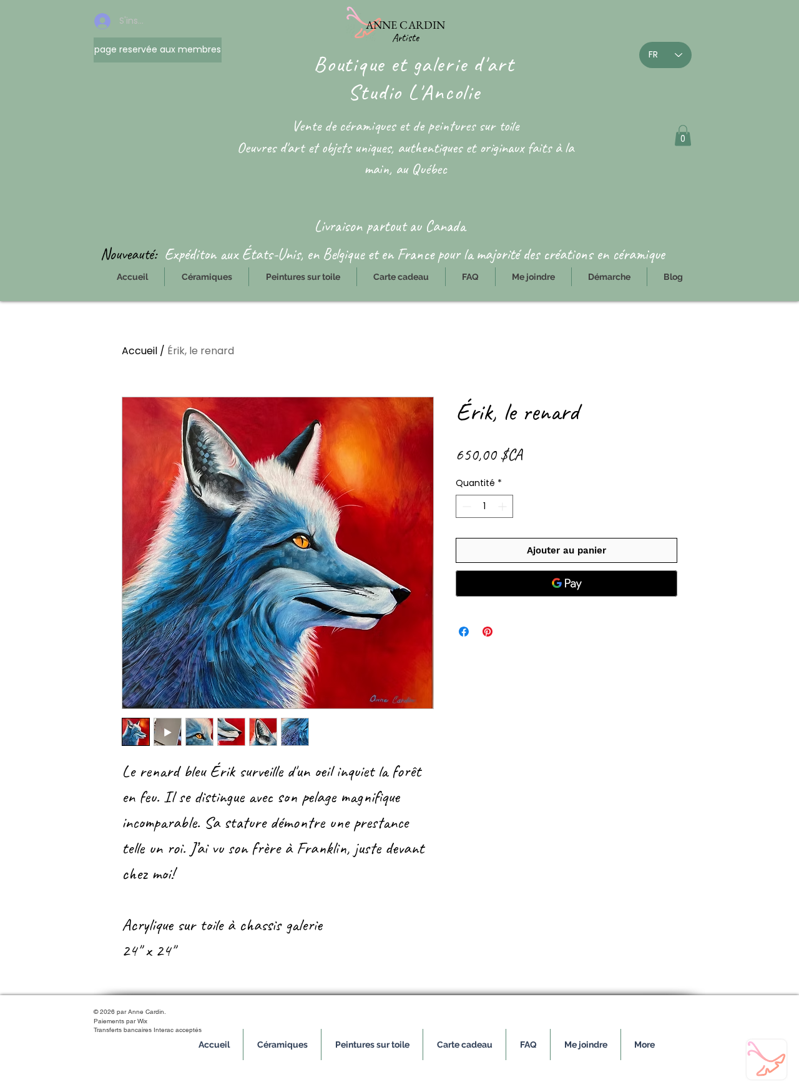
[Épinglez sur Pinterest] (487, 631)
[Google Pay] (566, 583)
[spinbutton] (484, 506)
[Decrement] (465, 506)
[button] (683, 135)
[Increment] (503, 506)
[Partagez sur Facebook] (463, 631)
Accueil (139, 351)
